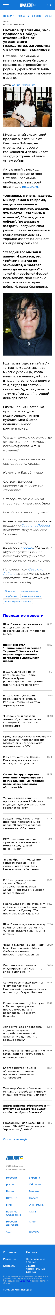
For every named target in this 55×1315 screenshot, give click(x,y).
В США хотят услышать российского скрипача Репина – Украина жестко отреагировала (21, 700)
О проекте (9, 1252)
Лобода (27, 547)
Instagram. (30, 187)
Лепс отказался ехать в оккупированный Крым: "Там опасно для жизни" (24, 968)
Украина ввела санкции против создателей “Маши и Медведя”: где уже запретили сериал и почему (24, 802)
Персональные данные (35, 1261)
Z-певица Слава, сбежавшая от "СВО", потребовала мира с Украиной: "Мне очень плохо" (24, 1091)
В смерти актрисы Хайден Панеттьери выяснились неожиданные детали (22, 760)
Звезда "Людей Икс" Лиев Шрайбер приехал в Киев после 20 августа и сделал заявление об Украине (22, 823)
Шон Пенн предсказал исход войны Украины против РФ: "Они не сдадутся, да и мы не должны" (24, 929)
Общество (10, 591)
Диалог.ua (25, 1281)
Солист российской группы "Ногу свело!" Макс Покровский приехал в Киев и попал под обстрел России (25, 987)
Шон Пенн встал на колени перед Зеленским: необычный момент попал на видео (24, 629)
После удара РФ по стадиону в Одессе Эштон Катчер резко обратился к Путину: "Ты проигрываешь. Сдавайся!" (24, 908)
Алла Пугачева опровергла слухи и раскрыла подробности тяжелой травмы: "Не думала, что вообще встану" (22, 1033)
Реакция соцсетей (31, 596)
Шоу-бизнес (11, 596)
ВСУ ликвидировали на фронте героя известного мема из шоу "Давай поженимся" (21, 844)
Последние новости (23, 615)
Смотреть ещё (15, 1139)
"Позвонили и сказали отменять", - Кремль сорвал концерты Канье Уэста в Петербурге (23, 720)
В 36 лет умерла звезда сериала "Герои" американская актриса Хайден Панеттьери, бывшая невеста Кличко (23, 887)
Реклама (31, 1252)
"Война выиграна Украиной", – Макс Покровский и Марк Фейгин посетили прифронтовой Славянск (25, 949)
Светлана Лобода (35, 525)
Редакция (9, 1259)
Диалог (6, 21)
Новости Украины (29, 591)
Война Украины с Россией (18, 601)
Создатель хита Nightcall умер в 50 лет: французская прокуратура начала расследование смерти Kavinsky (24, 1010)
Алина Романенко (23, 85)
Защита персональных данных (35, 1268)
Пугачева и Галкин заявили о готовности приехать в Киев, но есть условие (24, 1054)
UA (49, 5)
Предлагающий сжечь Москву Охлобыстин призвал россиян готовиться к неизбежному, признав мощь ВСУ (24, 741)
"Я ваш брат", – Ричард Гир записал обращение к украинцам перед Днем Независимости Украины (22, 864)
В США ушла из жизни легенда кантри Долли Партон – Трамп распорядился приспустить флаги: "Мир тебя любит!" (23, 678)
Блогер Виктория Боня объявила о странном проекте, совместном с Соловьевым (19, 1072)
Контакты (9, 1265)
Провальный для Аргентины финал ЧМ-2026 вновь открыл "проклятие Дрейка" (24, 1126)
